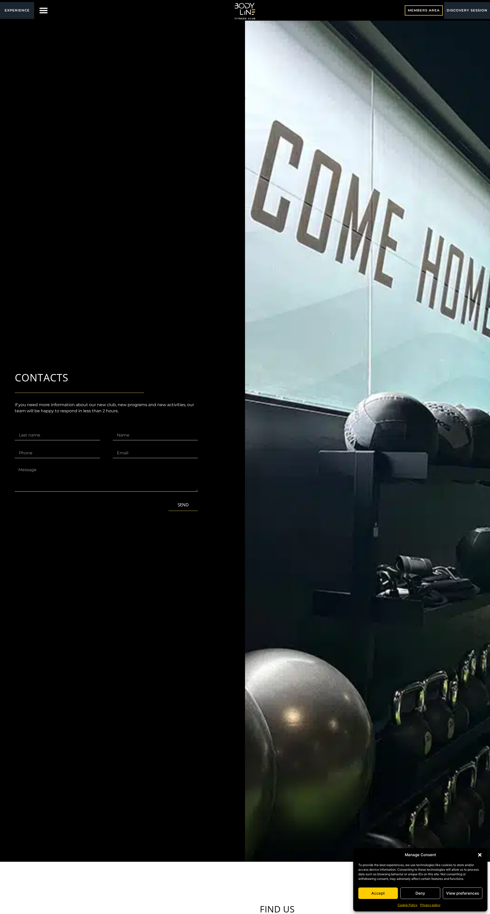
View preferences (462, 893)
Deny (420, 893)
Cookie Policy (408, 905)
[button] (479, 854)
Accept (378, 893)
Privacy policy (430, 905)
